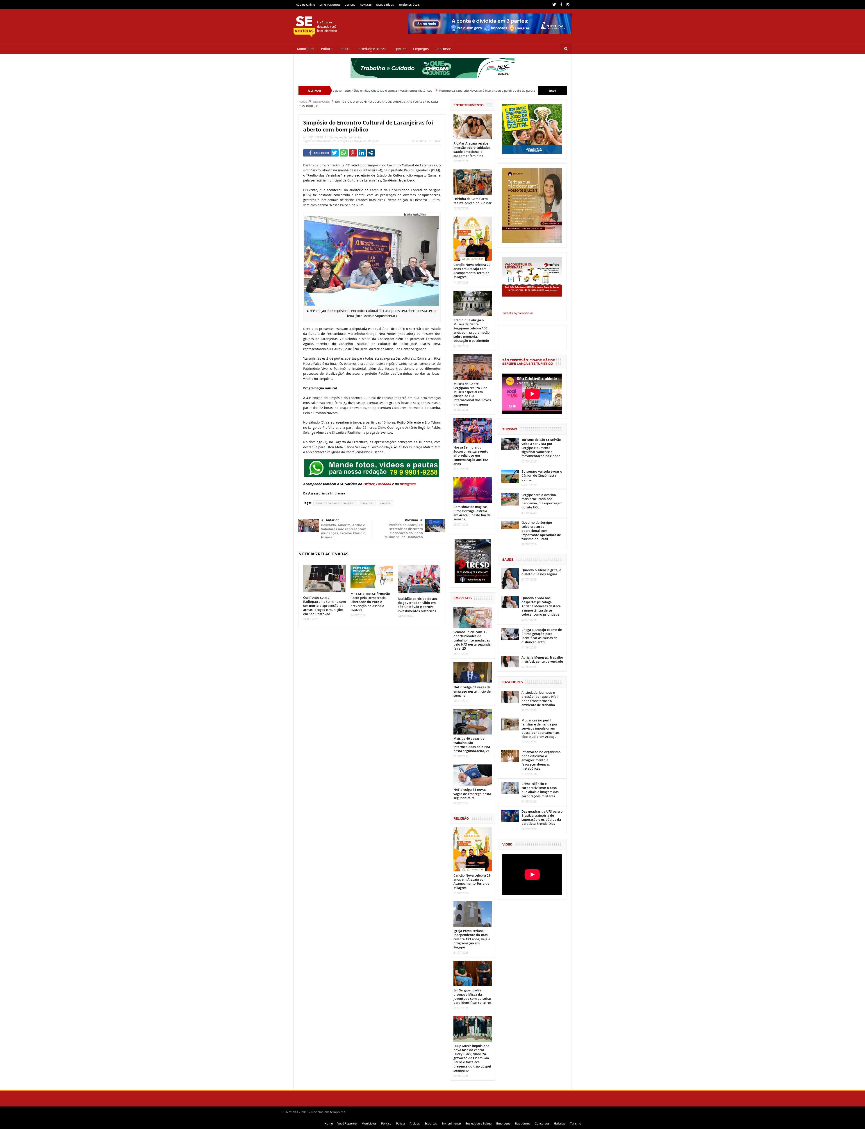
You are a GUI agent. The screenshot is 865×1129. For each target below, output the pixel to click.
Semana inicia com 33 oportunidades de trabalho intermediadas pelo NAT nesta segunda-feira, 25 (472, 640)
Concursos (443, 49)
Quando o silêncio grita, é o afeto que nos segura (541, 572)
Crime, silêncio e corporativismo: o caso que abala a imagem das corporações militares (540, 790)
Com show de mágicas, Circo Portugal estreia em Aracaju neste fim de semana (472, 513)
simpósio (373, 141)
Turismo (575, 1123)
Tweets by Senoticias (518, 313)
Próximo (411, 520)
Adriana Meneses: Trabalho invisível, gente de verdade (542, 659)
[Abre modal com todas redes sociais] (371, 152)
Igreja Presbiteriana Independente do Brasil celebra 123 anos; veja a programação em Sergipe (471, 939)
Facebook (383, 484)
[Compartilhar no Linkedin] (362, 152)
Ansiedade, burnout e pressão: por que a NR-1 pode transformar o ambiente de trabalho (540, 698)
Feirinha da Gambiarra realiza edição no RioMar (472, 201)
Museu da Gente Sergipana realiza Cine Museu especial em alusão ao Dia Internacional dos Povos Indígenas (472, 394)
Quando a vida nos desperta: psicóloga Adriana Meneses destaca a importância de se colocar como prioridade (541, 606)
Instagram (408, 484)
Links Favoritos (330, 4)
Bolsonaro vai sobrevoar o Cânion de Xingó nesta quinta (541, 475)
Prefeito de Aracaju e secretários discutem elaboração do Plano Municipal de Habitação (404, 530)
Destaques (335, 137)
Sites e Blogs (385, 4)
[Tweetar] (335, 152)
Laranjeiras (359, 141)
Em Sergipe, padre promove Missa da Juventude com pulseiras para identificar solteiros (472, 996)
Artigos (415, 1123)
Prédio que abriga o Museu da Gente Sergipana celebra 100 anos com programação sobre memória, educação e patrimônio (471, 330)
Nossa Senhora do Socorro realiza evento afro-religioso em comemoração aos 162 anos (470, 455)
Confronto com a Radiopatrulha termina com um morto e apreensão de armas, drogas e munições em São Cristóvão (324, 605)
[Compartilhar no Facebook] (319, 152)
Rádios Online (305, 4)
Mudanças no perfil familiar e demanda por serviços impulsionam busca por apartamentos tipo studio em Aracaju (540, 728)
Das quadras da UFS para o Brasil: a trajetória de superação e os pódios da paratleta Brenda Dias (542, 817)
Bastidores (522, 1123)
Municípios (305, 49)
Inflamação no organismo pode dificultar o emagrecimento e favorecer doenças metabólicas (541, 760)
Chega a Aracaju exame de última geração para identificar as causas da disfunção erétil (541, 636)
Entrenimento (352, 137)
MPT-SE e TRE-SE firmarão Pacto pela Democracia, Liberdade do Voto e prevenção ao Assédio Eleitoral (370, 602)
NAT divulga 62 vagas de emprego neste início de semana (472, 691)
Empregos (421, 49)
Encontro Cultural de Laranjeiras (330, 141)
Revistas (366, 4)
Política (326, 49)
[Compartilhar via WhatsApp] (344, 152)
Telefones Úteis (409, 4)
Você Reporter (347, 1123)
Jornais (350, 4)
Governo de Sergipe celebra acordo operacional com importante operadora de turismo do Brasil (541, 530)
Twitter (368, 484)
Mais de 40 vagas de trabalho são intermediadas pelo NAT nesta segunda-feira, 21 (471, 744)
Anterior (332, 520)
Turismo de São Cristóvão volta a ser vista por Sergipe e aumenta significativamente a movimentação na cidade (541, 448)
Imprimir (420, 141)
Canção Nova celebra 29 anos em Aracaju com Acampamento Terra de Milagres (471, 271)
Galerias (559, 1123)
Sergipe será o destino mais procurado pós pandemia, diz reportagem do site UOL (541, 501)
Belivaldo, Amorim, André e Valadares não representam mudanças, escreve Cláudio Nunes (343, 531)
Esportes (399, 49)
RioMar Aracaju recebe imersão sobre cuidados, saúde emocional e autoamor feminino (472, 149)
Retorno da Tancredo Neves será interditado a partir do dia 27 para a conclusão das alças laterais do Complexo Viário (433, 90)
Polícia (344, 49)
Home (328, 1123)
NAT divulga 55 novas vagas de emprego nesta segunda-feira (472, 793)
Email (437, 141)
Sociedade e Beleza (371, 49)
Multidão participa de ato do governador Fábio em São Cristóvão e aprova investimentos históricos (417, 604)
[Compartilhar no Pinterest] (353, 152)
